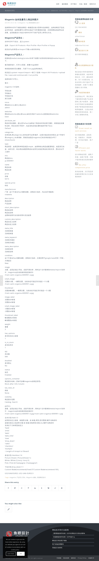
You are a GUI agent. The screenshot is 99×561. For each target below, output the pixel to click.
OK (21, 554)
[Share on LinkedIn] (35, 488)
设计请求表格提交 (81, 54)
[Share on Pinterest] (28, 488)
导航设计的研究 (57, 548)
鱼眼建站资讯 (10, 10)
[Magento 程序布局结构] (8, 509)
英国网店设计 (41, 477)
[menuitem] (58, 4)
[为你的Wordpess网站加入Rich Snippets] (1, 280)
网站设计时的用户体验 (59, 540)
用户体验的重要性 (58, 544)
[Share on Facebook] (8, 488)
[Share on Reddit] (55, 488)
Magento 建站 (31, 477)
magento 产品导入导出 (17, 477)
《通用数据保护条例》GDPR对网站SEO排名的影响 (68, 533)
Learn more (10, 554)
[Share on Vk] (48, 488)
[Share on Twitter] (15, 488)
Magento (22, 23)
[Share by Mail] (61, 488)
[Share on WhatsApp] (21, 488)
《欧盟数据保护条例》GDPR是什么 (63, 537)
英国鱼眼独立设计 (34, 23)
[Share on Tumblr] (41, 488)
